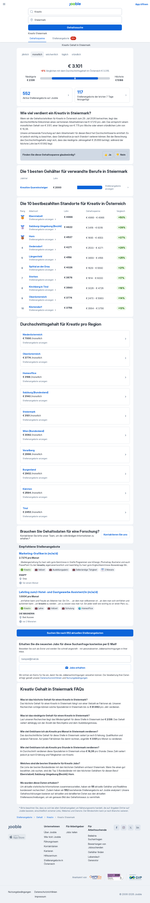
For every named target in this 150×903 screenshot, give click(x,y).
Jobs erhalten (77, 667)
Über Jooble (50, 832)
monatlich (37, 54)
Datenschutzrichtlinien (51, 678)
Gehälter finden (96, 852)
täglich (65, 54)
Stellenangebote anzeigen (113, 187)
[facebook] (117, 827)
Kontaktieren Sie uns (115, 534)
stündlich (76, 54)
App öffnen (141, 4)
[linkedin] (138, 827)
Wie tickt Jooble (52, 836)
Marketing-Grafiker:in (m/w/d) (38, 553)
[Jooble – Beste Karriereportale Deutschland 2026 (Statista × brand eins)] (115, 877)
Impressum (40, 896)
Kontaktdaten (51, 846)
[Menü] (4, 4)
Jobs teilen (71, 832)
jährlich (25, 54)
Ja (107, 154)
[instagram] (124, 827)
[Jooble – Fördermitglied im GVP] (135, 877)
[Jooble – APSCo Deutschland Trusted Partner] (96, 877)
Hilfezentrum (50, 855)
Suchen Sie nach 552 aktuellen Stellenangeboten (75, 632)
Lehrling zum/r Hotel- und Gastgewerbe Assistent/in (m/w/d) (58, 592)
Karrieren (48, 850)
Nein (121, 154)
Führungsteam (51, 841)
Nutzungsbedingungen (76, 678)
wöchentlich (52, 54)
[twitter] (131, 827)
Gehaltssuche (75, 27)
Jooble (138, 894)
